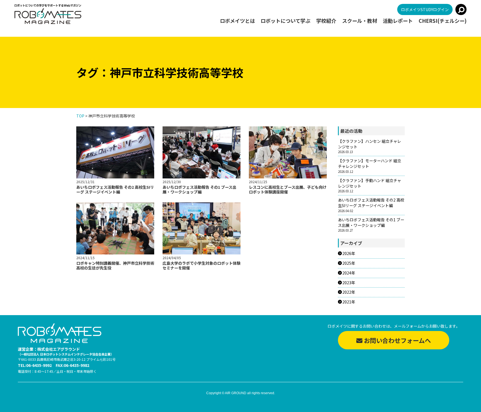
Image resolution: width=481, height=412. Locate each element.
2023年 (348, 282)
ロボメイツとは (237, 21)
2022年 (348, 292)
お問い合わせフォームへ (396, 340)
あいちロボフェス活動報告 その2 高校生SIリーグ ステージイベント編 (115, 189)
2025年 (348, 263)
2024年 (348, 273)
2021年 (348, 302)
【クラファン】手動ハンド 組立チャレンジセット (369, 183)
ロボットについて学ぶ (285, 21)
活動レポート (398, 21)
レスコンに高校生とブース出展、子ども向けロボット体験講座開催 (288, 189)
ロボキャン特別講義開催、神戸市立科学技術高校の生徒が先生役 (115, 265)
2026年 (348, 253)
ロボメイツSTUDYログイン (425, 9)
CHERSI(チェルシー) (443, 21)
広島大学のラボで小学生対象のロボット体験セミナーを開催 (201, 265)
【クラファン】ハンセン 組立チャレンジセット (369, 144)
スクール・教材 (359, 21)
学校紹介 (326, 21)
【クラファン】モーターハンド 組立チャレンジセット (369, 163)
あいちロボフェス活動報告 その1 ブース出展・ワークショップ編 (199, 189)
